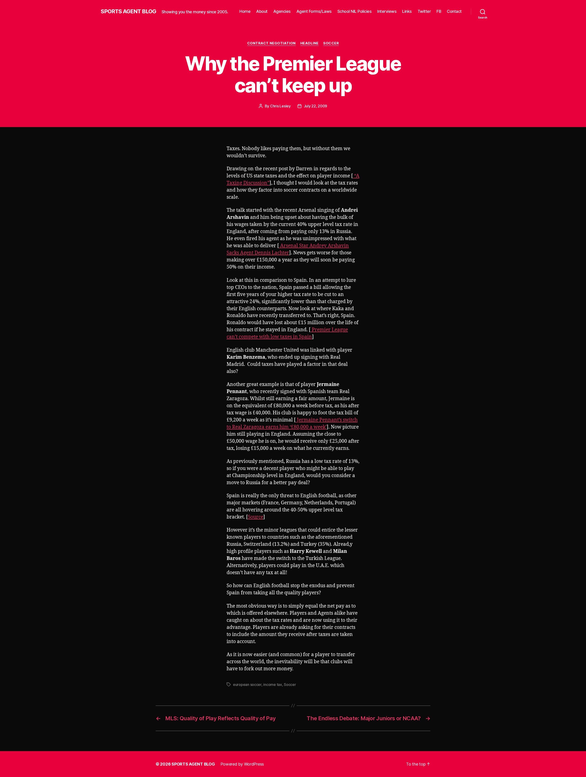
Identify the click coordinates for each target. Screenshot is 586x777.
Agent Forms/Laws (314, 11)
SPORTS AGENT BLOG (128, 11)
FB (439, 11)
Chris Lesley (280, 106)
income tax (272, 684)
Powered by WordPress (242, 764)
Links (407, 11)
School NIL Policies (354, 11)
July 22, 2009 (315, 106)
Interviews (386, 11)
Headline (309, 43)
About (262, 11)
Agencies (282, 11)
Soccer (331, 43)
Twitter (424, 11)
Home (244, 11)
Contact (454, 11)
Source (255, 517)
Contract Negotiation (271, 43)
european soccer (247, 684)
